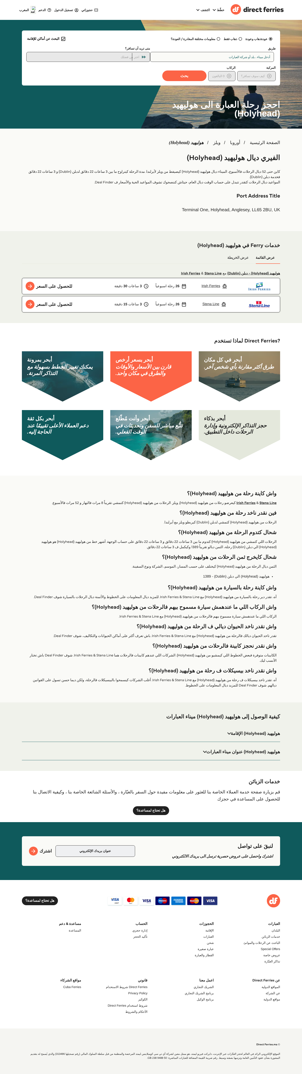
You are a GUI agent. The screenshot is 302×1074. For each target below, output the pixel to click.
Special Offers (270, 949)
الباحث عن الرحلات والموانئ (262, 943)
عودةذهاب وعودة (256, 39)
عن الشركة (273, 993)
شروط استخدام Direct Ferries (127, 1005)
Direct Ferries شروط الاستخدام (126, 987)
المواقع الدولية (271, 987)
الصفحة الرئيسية (265, 142)
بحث (184, 75)
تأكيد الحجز (140, 936)
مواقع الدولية (272, 999)
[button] (151, 733)
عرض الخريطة (238, 258)
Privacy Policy (137, 993)
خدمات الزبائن (271, 936)
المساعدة (75, 930)
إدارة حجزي (139, 930)
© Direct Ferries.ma (268, 1044)
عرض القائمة (265, 258)
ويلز (216, 142)
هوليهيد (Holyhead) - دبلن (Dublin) (253, 273)
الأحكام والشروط (136, 1011)
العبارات (208, 936)
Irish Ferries (190, 273)
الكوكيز (142, 999)
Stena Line (213, 273)
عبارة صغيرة (206, 949)
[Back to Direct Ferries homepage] (257, 10)
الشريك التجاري (204, 987)
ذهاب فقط (230, 39)
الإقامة (209, 930)
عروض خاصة (271, 955)
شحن (210, 943)
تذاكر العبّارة (272, 961)
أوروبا (235, 142)
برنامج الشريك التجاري (199, 993)
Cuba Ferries (72, 987)
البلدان (275, 930)
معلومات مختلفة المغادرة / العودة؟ (193, 39)
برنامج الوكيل (205, 999)
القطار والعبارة (204, 955)
